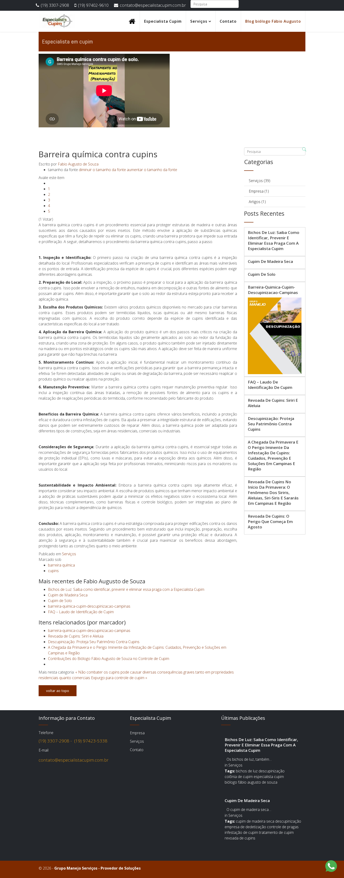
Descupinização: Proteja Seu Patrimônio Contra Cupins (93, 641)
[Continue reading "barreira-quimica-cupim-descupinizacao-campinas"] (275, 335)
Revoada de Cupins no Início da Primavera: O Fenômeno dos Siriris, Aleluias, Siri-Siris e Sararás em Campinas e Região (273, 492)
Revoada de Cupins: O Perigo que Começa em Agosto (270, 521)
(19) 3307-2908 (55, 5)
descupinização (272, 771)
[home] (132, 21)
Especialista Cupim (163, 21)
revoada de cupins (240, 838)
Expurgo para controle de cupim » (119, 677)
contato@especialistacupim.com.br (153, 5)
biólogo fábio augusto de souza (251, 782)
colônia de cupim (239, 776)
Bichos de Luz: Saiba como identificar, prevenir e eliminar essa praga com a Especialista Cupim (126, 589)
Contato (228, 21)
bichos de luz (247, 771)
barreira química (61, 565)
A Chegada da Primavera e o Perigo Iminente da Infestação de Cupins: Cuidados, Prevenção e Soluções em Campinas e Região (273, 455)
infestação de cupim (241, 832)
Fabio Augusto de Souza (78, 164)
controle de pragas (283, 826)
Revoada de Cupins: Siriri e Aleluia (75, 636)
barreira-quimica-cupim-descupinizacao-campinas (89, 606)
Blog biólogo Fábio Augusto (273, 21)
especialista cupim (269, 776)
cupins (53, 570)
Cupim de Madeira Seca (68, 595)
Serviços (198, 21)
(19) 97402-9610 (93, 5)
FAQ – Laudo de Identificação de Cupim (81, 611)
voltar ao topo (57, 690)
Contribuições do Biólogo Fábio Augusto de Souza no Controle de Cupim (108, 658)
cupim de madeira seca (255, 821)
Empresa (137, 732)
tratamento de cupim (276, 832)
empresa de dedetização (245, 826)
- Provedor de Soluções (97, 868)
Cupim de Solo (60, 600)
